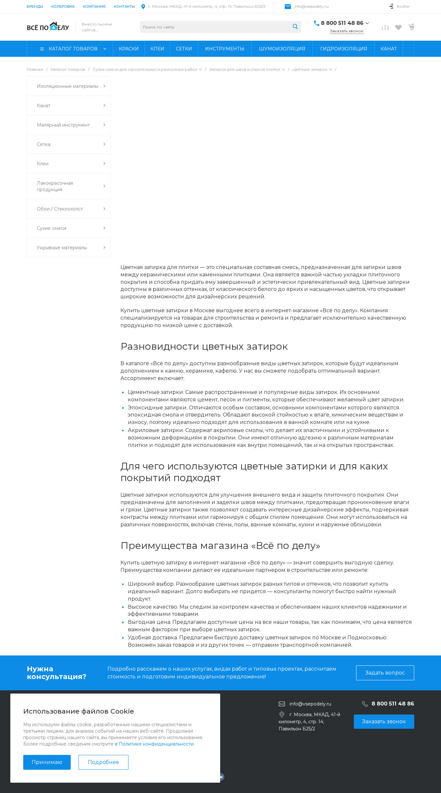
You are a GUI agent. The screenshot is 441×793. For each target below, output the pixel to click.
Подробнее (103, 762)
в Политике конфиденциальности (154, 744)
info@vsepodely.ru (311, 6)
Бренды (35, 6)
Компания (94, 6)
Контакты (124, 6)
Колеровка (63, 6)
